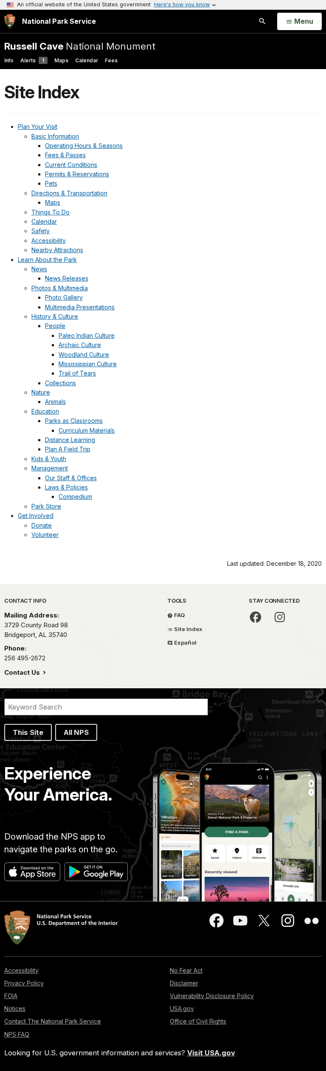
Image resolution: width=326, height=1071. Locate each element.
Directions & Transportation (69, 193)
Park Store (46, 506)
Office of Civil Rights (198, 1021)
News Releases (66, 278)
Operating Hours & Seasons (84, 145)
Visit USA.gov (211, 1053)
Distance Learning (70, 439)
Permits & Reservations (77, 174)
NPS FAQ (16, 1034)
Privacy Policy (24, 983)
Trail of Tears (77, 373)
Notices (14, 1008)
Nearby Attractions (57, 249)
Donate (41, 525)
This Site (28, 732)
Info (9, 60)
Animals (55, 401)
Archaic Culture (80, 344)
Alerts (32, 60)
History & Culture (54, 316)
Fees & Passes (65, 155)
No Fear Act (186, 970)
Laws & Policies (66, 487)
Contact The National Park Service (52, 1021)
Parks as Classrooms (74, 420)
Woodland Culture (84, 354)
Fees (111, 60)
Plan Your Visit (37, 126)
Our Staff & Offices (71, 477)
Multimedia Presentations (80, 307)
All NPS (76, 732)
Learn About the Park (47, 259)
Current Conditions (71, 164)
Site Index (187, 629)
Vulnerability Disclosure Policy (212, 995)
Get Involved (35, 515)
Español (185, 642)
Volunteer (45, 534)
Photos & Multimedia (59, 288)
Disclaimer (184, 983)
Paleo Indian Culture (87, 335)
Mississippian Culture (88, 363)
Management (49, 468)
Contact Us (23, 672)
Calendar (86, 60)
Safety (40, 230)
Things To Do (50, 212)
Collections (60, 383)
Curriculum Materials (87, 430)
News (39, 269)
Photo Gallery (64, 297)
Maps (61, 60)
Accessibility (48, 240)
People (55, 325)
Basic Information (55, 136)
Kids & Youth (48, 458)
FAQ (179, 615)
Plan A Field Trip (67, 449)
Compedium (75, 496)
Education (45, 411)
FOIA (10, 995)
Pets (51, 183)
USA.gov (182, 1008)
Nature (40, 392)
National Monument (79, 46)
